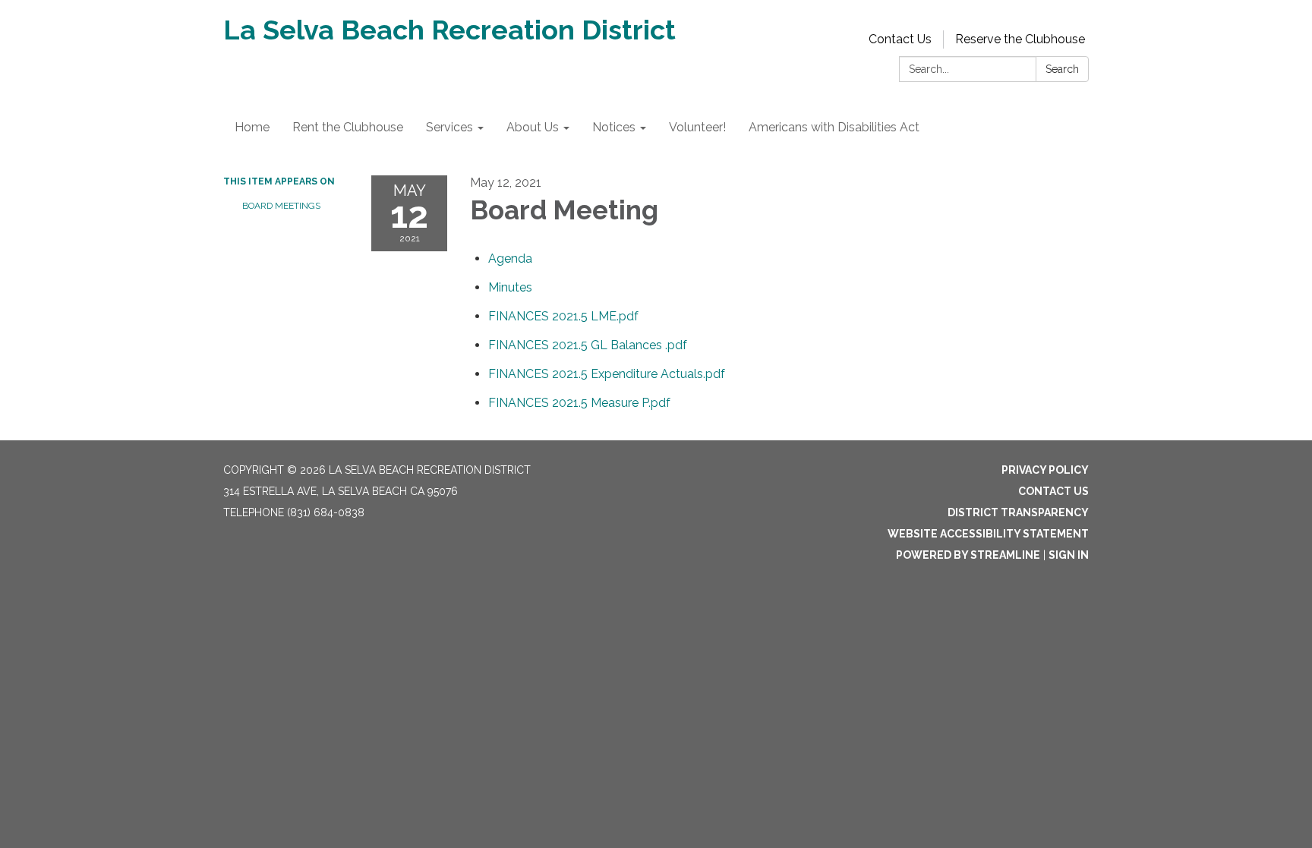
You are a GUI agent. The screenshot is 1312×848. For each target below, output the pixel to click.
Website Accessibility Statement (988, 534)
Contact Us (900, 39)
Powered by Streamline (968, 555)
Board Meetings (281, 205)
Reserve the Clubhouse (1020, 39)
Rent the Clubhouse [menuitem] (347, 127)
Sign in (1069, 555)
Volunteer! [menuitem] (697, 127)
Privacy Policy (1045, 470)
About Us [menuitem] (532, 127)
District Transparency (1018, 512)
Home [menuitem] (252, 127)
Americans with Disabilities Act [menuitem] (834, 127)
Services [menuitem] (449, 127)
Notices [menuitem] (614, 127)
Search (1062, 69)
